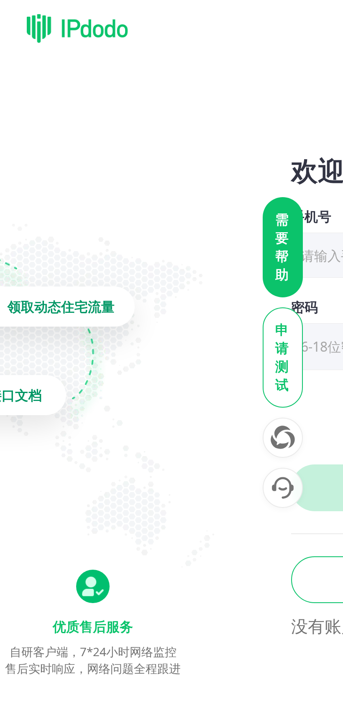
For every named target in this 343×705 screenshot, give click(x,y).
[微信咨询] (283, 438)
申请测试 (282, 357)
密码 (304, 307)
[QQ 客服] (283, 488)
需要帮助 (282, 247)
